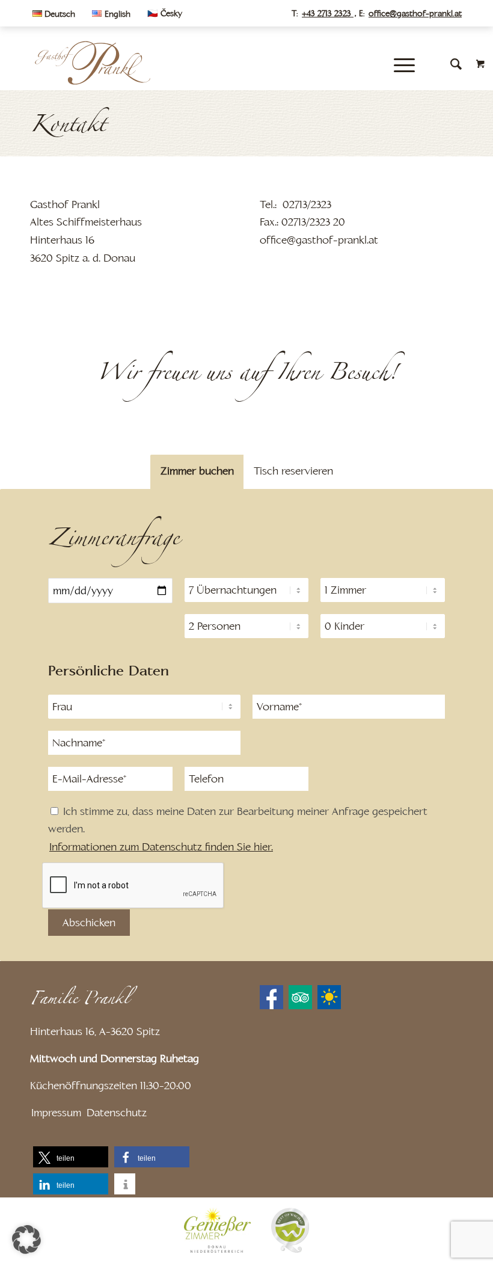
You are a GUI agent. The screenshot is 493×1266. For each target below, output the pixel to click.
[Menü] (401, 64)
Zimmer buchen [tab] (197, 471)
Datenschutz (117, 1112)
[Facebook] (271, 997)
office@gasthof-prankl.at (415, 13)
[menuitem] (57, 14)
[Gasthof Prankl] (91, 63)
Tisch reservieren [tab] (293, 471)
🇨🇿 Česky (164, 13)
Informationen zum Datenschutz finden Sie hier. (161, 846)
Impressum (56, 1112)
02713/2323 (307, 204)
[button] (70, 1156)
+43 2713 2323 (328, 13)
